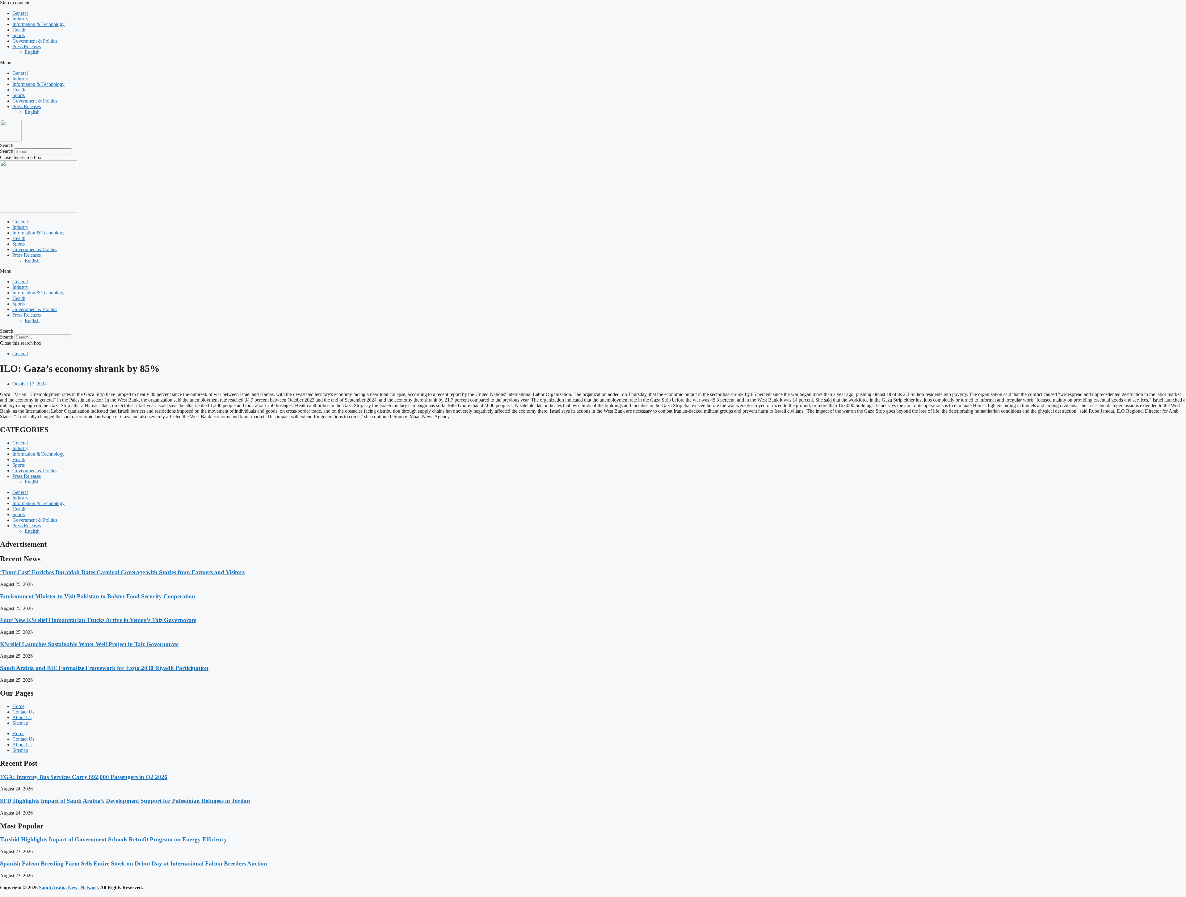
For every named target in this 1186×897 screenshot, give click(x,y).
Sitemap (20, 723)
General (20, 13)
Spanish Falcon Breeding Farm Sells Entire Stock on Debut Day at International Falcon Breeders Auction (133, 863)
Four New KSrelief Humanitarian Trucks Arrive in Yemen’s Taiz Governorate (98, 620)
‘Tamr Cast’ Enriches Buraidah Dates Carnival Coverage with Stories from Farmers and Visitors (122, 572)
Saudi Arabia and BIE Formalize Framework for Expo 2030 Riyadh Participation (104, 668)
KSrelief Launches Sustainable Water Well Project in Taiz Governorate (89, 644)
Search (6, 151)
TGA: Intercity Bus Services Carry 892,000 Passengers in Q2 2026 (83, 777)
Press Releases (26, 46)
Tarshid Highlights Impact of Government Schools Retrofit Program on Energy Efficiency (113, 839)
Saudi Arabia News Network (69, 887)
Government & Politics (34, 41)
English (32, 52)
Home (18, 706)
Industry (20, 18)
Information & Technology (38, 24)
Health (18, 29)
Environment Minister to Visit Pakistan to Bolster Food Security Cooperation (97, 596)
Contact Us (23, 711)
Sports (18, 35)
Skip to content (14, 2)
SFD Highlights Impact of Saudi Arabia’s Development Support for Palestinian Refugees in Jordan (125, 801)
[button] (593, 62)
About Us (22, 717)
